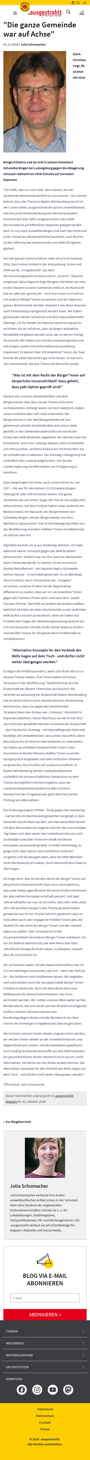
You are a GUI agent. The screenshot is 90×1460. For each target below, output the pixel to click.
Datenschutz (45, 1416)
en (85, 2)
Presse (45, 1429)
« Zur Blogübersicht (17, 1122)
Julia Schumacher (33, 44)
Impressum (45, 1409)
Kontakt (45, 1422)
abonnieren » (45, 1314)
